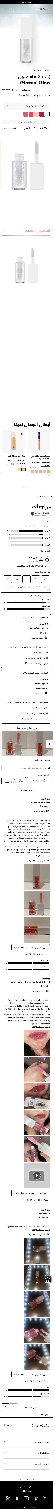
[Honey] (44, 471)
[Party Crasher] (47, 114)
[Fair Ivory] (32, 471)
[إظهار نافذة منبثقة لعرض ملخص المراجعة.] (31, 463)
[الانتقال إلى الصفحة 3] (23, 487)
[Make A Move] (41, 114)
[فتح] (5, 9)
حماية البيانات (26, 1490)
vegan (47, 70)
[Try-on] (22, 433)
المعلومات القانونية (26, 1486)
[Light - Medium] (23, 469)
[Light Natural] (36, 471)
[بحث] (12, 9)
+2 (48, 476)
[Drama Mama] (31, 114)
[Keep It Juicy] (36, 114)
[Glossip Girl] (25, 114)
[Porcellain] (40, 471)
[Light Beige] (48, 471)
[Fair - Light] (19, 469)
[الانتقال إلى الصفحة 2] (26, 487)
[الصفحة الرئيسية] (42, 9)
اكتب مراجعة (26, 89)
